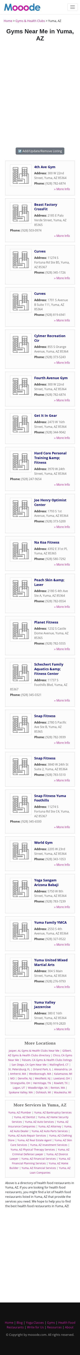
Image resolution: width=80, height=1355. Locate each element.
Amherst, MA (18, 1073)
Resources (54, 1327)
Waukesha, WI (62, 1092)
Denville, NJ (25, 1078)
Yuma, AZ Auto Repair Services (27, 1135)
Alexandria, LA (63, 1069)
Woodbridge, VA (38, 1087)
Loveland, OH (61, 1078)
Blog (20, 1323)
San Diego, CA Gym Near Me (29, 1064)
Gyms (51, 1323)
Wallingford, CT (58, 1064)
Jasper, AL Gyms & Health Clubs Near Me (34, 1050)
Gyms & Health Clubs (30, 21)
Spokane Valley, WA (21, 1092)
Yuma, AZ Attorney (49, 1126)
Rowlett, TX (61, 1083)
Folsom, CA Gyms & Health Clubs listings (47, 1060)
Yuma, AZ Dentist (24, 1117)
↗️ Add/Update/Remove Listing (40, 151)
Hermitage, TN (42, 1083)
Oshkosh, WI (43, 1092)
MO (12, 1078)
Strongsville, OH (20, 1083)
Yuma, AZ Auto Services (39, 1122)
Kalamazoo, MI (63, 1073)
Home (8, 21)
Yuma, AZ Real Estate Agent (34, 1140)
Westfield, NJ (42, 1078)
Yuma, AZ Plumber (19, 1112)
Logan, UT (19, 1087)
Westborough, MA (40, 1073)
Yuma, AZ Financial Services (38, 1158)
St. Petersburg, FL (19, 1069)
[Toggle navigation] (72, 7)
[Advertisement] (40, 94)
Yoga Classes (35, 1323)
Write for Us (35, 1327)
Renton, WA (58, 1087)
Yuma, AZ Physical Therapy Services (33, 1149)
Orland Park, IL (42, 1069)
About (69, 1327)
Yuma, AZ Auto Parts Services (50, 1131)
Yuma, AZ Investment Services (48, 1145)
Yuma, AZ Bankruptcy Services (53, 1112)
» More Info (62, 189)
